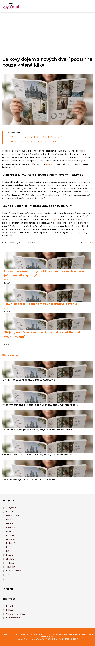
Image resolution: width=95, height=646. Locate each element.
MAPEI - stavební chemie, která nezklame (28, 379)
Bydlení (90, 243)
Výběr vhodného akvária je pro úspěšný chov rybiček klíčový (40, 404)
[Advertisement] (47, 30)
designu (53, 219)
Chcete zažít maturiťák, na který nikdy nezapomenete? (37, 454)
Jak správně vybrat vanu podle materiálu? (28, 479)
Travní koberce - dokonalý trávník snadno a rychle (40, 303)
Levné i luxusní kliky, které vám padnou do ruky (33, 141)
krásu (47, 164)
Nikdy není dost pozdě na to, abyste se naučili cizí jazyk (37, 429)
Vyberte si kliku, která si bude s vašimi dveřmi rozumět (37, 137)
